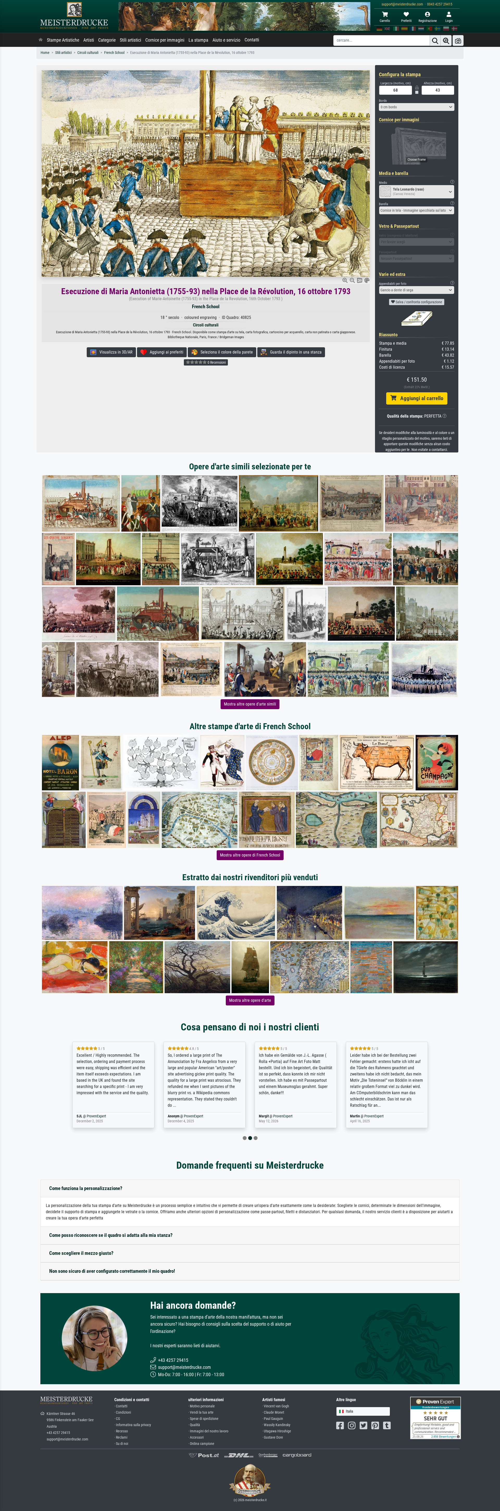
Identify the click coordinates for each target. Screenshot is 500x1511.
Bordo (383, 101)
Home (45, 53)
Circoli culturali (87, 53)
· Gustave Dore (272, 1437)
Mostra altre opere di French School (250, 855)
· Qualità (194, 1425)
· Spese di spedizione (203, 1418)
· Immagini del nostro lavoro (208, 1431)
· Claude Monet (273, 1412)
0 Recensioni (216, 362)
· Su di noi (121, 1443)
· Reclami (120, 1437)
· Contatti (120, 1406)
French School (114, 53)
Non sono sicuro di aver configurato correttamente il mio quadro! (112, 1271)
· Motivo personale (201, 1406)
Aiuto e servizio (226, 40)
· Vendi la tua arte (201, 1412)
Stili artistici (130, 40)
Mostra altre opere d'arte (250, 1000)
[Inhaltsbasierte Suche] (446, 40)
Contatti (252, 39)
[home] (40, 40)
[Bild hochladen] (458, 40)
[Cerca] (435, 40)
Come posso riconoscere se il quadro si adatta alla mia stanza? (111, 1235)
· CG (117, 1418)
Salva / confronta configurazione (418, 302)
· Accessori (196, 1437)
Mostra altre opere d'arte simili (250, 704)
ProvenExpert (102, 1116)
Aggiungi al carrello (419, 398)
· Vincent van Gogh (275, 1406)
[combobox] (416, 107)
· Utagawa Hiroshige (276, 1431)
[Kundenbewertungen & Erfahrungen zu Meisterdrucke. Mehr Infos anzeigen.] (435, 1417)
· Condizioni (122, 1412)
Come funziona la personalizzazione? (85, 1188)
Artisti (88, 40)
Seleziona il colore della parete (225, 352)
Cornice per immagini (164, 40)
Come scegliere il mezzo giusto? (81, 1253)
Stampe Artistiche (63, 40)
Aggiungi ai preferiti (165, 352)
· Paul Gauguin (272, 1418)
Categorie (107, 40)
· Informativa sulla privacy (132, 1425)
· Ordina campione (201, 1443)
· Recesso (121, 1431)
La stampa (198, 40)
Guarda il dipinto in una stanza (294, 352)
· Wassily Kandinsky (276, 1425)
